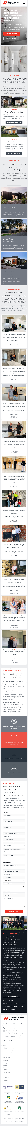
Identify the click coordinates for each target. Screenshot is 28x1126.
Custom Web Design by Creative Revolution (14, 1121)
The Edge (5, 1063)
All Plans (5, 1065)
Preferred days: (8, 877)
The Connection (6, 1057)
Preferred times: (8, 883)
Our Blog (5, 1048)
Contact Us (5, 1051)
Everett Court (6, 1075)
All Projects (5, 1080)
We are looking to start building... (12, 849)
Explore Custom (11, 33)
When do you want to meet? (11, 865)
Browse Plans (11, 38)
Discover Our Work (14, 184)
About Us (5, 1045)
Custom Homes (6, 1043)
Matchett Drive (6, 1077)
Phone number (8, 821)
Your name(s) (7, 815)
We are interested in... (9, 843)
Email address (7, 827)
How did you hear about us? (11, 833)
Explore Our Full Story (12, 996)
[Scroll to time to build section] (14, 69)
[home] (11, 2)
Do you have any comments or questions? (12, 894)
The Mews (5, 1060)
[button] (23, 3)
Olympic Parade (6, 1072)
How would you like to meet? (11, 871)
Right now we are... (9, 855)
